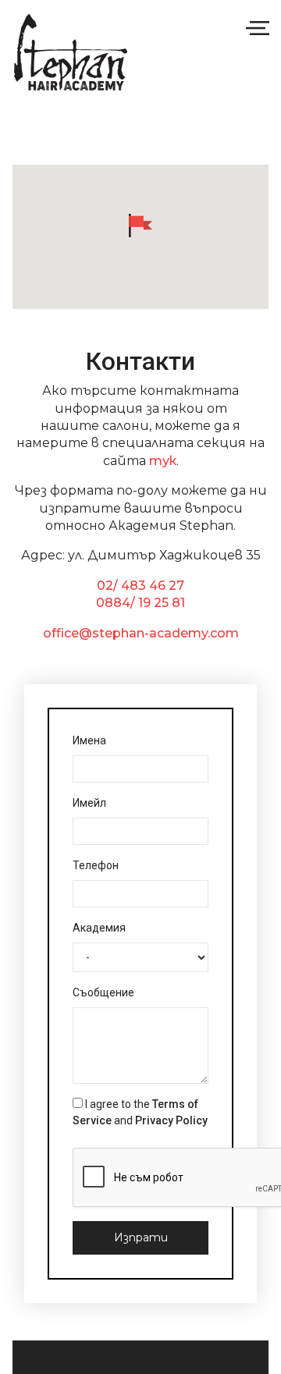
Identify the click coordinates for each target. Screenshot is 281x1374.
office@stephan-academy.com (141, 633)
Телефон (96, 865)
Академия (99, 927)
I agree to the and (140, 1112)
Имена (89, 740)
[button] (140, 225)
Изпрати (141, 1237)
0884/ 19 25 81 (140, 602)
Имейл (89, 803)
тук (162, 460)
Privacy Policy (171, 1120)
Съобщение (103, 992)
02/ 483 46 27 (140, 585)
